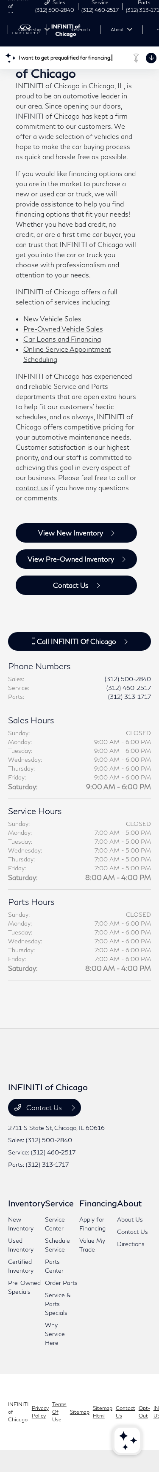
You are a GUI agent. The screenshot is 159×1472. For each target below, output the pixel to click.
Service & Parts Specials (58, 1303)
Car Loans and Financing (62, 339)
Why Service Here (55, 1333)
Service (59, 1203)
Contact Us (71, 585)
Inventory (26, 1203)
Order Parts (61, 1282)
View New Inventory (70, 533)
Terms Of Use (59, 1412)
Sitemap (79, 1412)
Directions (131, 1243)
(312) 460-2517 (128, 687)
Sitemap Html (102, 1412)
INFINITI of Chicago (18, 1412)
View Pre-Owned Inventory (71, 559)
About (129, 1203)
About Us (130, 1219)
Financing (98, 1203)
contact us (32, 487)
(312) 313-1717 (129, 696)
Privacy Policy (40, 1412)
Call (75, 641)
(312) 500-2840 (128, 678)
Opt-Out (144, 1412)
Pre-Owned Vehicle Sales (63, 329)
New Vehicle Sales (52, 319)
